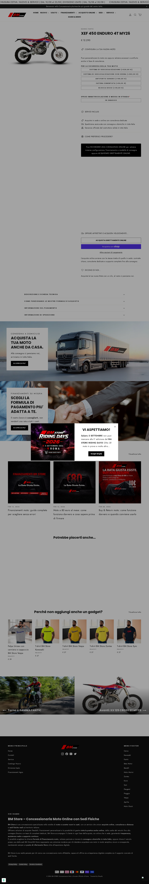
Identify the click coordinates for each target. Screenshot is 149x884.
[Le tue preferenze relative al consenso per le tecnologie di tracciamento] (4, 880)
